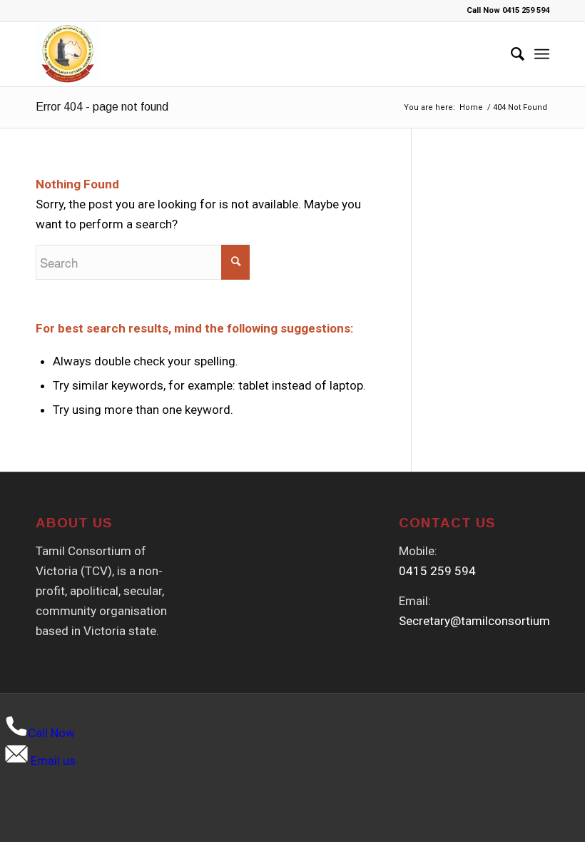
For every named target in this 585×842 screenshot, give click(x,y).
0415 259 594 (437, 571)
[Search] (510, 54)
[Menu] (541, 54)
